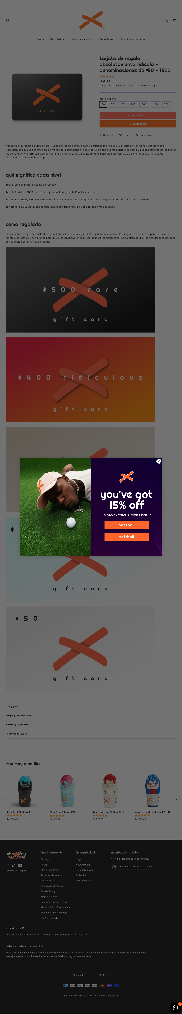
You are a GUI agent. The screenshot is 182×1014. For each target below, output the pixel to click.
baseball (127, 525)
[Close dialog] (159, 461)
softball (126, 536)
